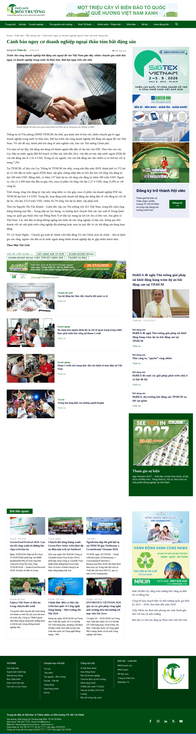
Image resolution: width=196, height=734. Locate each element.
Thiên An (21, 50)
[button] (176, 24)
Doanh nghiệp (64, 327)
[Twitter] (173, 721)
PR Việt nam (123, 674)
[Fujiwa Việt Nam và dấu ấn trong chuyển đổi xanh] (27, 586)
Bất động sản (33, 35)
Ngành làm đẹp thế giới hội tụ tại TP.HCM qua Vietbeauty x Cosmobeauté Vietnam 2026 (102, 546)
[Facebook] (150, 721)
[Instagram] (158, 721)
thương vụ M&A (77, 258)
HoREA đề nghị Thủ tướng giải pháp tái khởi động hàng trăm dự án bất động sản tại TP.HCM (159, 279)
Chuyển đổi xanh (65, 293)
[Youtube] (181, 721)
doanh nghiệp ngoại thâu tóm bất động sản (35, 258)
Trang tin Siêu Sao (126, 678)
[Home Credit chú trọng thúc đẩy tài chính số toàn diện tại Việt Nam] (31, 368)
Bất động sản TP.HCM (51, 254)
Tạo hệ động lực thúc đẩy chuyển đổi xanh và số (83, 296)
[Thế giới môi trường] (26, 10)
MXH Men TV (123, 682)
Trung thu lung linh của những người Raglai (81, 403)
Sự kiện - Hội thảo (18, 539)
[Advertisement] (66, 443)
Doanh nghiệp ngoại (81, 254)
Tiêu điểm (90, 539)
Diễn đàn (19, 35)
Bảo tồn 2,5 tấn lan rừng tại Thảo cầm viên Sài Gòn (159, 619)
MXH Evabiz (123, 670)
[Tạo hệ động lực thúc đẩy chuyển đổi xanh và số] (31, 297)
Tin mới (61, 400)
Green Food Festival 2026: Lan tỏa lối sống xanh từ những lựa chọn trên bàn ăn (27, 546)
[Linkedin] (166, 721)
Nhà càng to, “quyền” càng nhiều (152, 358)
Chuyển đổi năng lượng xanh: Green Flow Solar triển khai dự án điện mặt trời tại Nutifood (65, 546)
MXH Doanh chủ (125, 665)
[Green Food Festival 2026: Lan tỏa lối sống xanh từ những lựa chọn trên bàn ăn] (27, 526)
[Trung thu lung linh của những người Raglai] (31, 404)
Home (10, 35)
